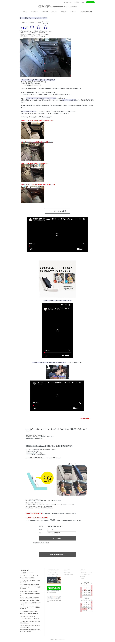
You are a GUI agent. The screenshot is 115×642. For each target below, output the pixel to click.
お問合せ (64, 11)
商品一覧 (83, 570)
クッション (34, 11)
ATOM (68, 572)
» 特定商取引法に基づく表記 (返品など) (40, 542)
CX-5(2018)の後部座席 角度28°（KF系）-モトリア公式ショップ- (63, 6)
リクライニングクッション (86, 572)
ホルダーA (44, 11)
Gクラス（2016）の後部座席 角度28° (29, 597)
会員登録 (83, 576)
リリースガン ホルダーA (86, 574)
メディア (73, 11)
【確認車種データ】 (86, 11)
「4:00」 (70, 362)
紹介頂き (65, 300)
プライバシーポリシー (52, 572)
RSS (65, 572)
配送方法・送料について (53, 574)
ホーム (25, 11)
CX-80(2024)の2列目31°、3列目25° (29, 591)
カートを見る (67, 570)
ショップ (54, 11)
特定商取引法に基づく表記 (53, 570)
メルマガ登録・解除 (68, 574)
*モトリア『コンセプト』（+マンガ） (29, 575)
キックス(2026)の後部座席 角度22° (29, 611)
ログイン (83, 578)
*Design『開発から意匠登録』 (27, 577)
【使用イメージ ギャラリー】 (27, 572)
